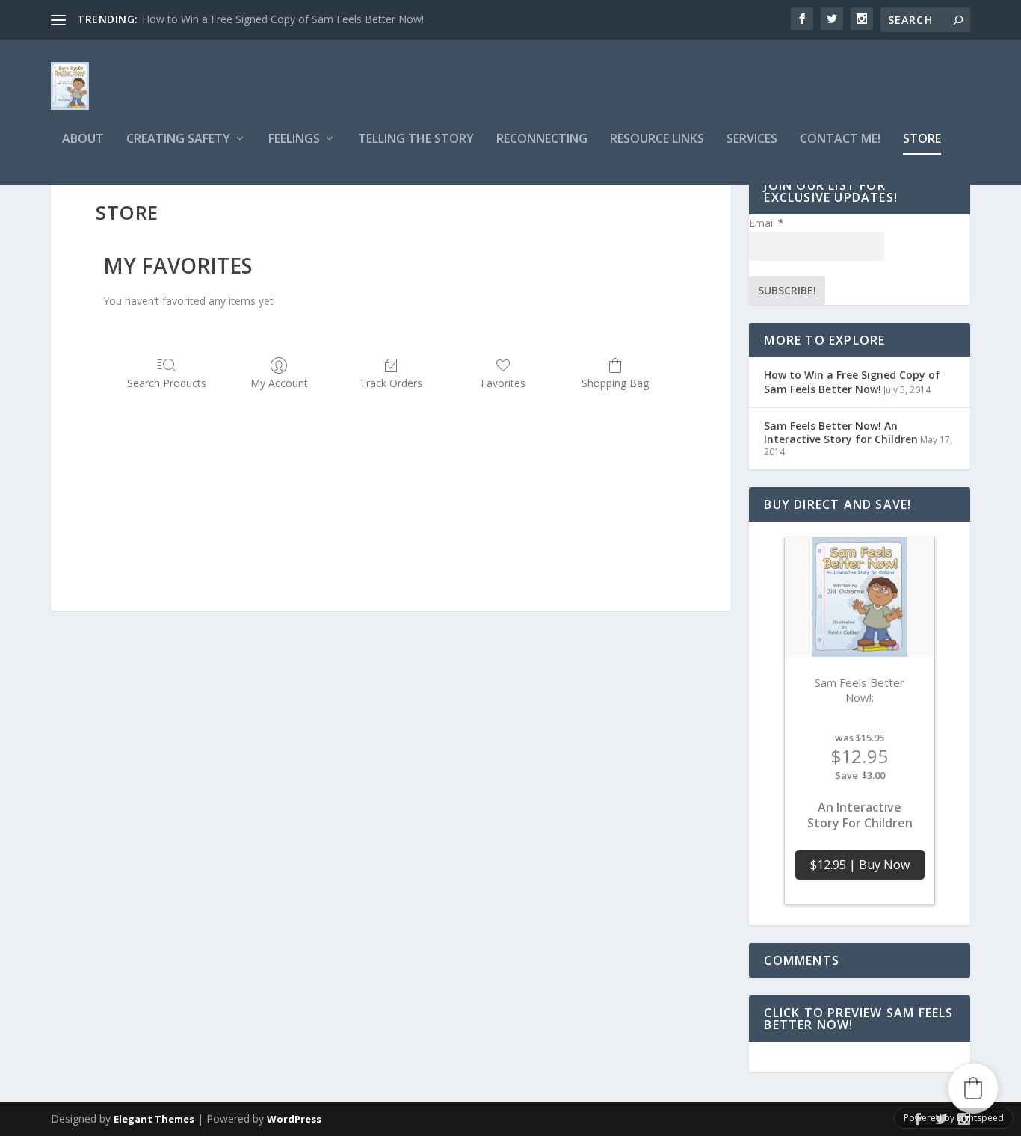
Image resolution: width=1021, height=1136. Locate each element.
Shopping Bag (615, 383)
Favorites (503, 383)
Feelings (294, 139)
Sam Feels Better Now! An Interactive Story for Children (841, 432)
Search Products (166, 383)
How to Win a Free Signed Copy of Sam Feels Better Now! (283, 19)
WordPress (294, 1119)
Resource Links (657, 139)
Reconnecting (541, 139)
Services (752, 139)
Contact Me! (840, 139)
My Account (279, 383)
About (83, 139)
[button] (973, 1088)
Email (766, 223)
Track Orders (391, 383)
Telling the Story (416, 139)
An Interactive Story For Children (860, 816)
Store (922, 139)
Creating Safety (178, 139)
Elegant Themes (154, 1119)
